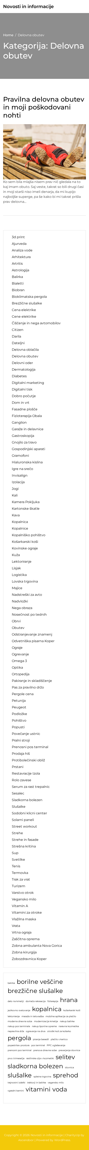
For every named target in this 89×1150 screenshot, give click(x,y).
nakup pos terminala (19, 1026)
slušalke (20, 1075)
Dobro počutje (24, 396)
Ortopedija (20, 674)
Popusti (18, 727)
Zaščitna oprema (26, 939)
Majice (17, 588)
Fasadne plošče (24, 409)
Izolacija (18, 482)
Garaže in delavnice (27, 429)
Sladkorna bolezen (27, 800)
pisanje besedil (41, 1039)
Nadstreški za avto (27, 595)
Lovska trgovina (25, 581)
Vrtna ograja (21, 932)
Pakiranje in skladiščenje (32, 681)
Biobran (18, 290)
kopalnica (46, 1009)
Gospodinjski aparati (28, 449)
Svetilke (18, 860)
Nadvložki (20, 601)
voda (59, 1089)
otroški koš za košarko (59, 1031)
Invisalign (20, 475)
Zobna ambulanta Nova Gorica (37, 946)
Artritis (17, 264)
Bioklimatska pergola (29, 297)
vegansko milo (56, 1082)
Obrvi (16, 621)
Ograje (17, 648)
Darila (16, 336)
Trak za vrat (21, 879)
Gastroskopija (23, 436)
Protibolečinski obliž (28, 760)
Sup (15, 853)
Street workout (24, 826)
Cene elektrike (24, 316)
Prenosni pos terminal (30, 747)
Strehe (17, 833)
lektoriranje (14, 1016)
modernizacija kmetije (46, 1021)
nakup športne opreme (44, 1026)
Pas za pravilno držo (28, 687)
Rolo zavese (21, 780)
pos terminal (38, 1045)
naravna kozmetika (69, 1026)
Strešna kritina (24, 846)
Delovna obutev (25, 356)
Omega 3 (19, 661)
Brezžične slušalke (27, 303)
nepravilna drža (16, 1031)
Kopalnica (20, 522)
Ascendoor (26, 1140)
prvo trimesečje (16, 1058)
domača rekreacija (36, 1001)
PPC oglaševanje (56, 1045)
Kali (15, 495)
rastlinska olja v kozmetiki (40, 1058)
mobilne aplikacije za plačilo (61, 1016)
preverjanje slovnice (69, 1050)
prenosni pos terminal (19, 1050)
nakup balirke (67, 1021)
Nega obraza (22, 608)
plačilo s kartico (59, 1039)
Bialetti (18, 283)
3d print (18, 237)
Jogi (15, 489)
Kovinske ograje (25, 548)
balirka (11, 983)
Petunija (19, 701)
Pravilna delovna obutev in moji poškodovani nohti (43, 107)
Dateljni (18, 343)
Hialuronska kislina (27, 462)
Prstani (17, 767)
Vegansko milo (24, 899)
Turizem (18, 886)
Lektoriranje (21, 562)
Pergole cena (23, 694)
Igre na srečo (22, 469)
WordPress (62, 1140)
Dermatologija (23, 369)
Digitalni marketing (28, 383)
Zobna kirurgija (24, 952)
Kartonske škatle (26, 509)
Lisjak (16, 568)
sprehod (65, 1075)
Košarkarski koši (25, 542)
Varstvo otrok (23, 893)
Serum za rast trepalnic (31, 787)
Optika (17, 667)
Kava (16, 515)
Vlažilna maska (24, 919)
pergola (19, 1038)
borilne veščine (40, 981)
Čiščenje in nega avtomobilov (36, 323)
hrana (69, 999)
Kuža (16, 555)
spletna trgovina (42, 1076)
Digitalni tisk (22, 389)
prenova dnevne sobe (45, 1050)
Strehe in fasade (25, 840)
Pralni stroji (21, 740)
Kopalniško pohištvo (28, 535)
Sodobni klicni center (29, 813)
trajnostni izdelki (16, 1082)
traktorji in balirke (36, 1082)
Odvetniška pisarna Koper (33, 641)
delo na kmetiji (16, 1001)
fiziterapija (52, 1001)
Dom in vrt (20, 403)
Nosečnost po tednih (29, 614)
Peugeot (19, 707)
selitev (65, 1057)
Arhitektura (21, 257)
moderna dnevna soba (20, 1021)
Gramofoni (20, 456)
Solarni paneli (23, 820)
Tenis (16, 866)
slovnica (69, 1067)
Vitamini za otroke (27, 912)
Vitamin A (20, 906)
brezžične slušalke (35, 990)
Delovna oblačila (25, 350)
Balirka (17, 277)
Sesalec (18, 793)
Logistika (19, 575)
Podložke (19, 714)
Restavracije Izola (26, 773)
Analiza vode (22, 250)
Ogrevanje (20, 654)
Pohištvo (19, 720)
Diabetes (19, 376)
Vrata (16, 926)
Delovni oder (22, 363)
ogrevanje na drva (35, 1031)
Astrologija (20, 270)
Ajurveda (19, 244)
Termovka (20, 873)
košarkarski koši (71, 1010)
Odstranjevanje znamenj (32, 634)
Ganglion (19, 422)
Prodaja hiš (21, 754)
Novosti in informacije (28, 6)
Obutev (18, 628)
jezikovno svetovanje (19, 1010)
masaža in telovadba (33, 1016)
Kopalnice (20, 528)
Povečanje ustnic (26, 734)
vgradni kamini (16, 1090)
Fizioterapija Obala (27, 416)
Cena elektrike (24, 310)
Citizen (17, 330)
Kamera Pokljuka (26, 502)
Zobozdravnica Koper (29, 959)
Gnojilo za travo (24, 442)
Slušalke (18, 807)
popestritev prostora (18, 1045)
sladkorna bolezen (35, 1066)
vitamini (38, 1089)
